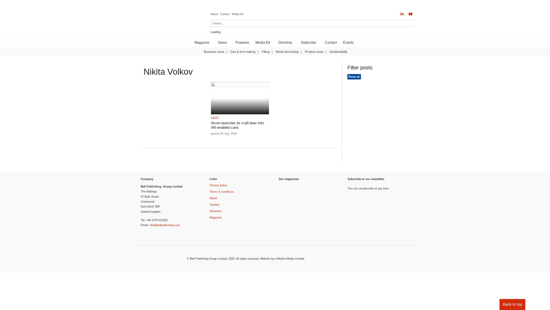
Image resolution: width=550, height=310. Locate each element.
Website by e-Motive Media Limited (282, 258)
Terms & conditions (222, 191)
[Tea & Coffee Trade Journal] (330, 225)
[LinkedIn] (401, 14)
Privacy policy (218, 185)
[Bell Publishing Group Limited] (161, 259)
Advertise (216, 211)
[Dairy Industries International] (290, 205)
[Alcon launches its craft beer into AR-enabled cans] (240, 86)
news (215, 117)
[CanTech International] (167, 32)
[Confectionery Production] (330, 191)
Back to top (512, 304)
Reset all (354, 76)
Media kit (237, 14)
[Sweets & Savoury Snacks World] (290, 233)
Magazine (216, 217)
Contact (225, 14)
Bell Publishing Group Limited (208, 258)
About (214, 14)
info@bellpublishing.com (165, 225)
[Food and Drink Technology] (330, 208)
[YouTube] (410, 14)
